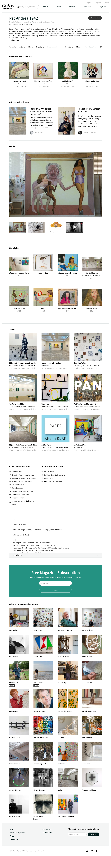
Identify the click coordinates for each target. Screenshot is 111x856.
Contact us (14, 839)
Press (12, 836)
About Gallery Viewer (17, 833)
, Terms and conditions (33, 851)
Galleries (87, 6)
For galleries (46, 829)
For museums (47, 833)
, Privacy (45, 851)
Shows (45, 6)
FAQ (11, 829)
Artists (58, 6)
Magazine (102, 6)
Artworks (72, 6)
